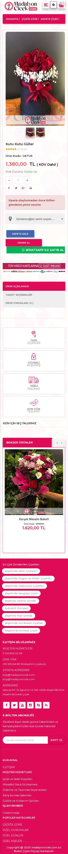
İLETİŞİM (9, 767)
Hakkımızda (11, 812)
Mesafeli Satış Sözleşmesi (20, 784)
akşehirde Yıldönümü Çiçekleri (24, 586)
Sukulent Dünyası (16, 608)
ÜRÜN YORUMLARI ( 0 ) (19, 302)
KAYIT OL (57, 740)
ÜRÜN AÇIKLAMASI (17, 286)
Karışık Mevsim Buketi (34, 519)
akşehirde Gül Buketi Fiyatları (24, 623)
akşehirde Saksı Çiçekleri (21, 571)
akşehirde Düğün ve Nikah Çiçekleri (28, 578)
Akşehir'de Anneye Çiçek (21, 630)
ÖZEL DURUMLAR (15, 830)
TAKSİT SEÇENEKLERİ (18, 294)
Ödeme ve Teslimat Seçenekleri (25, 790)
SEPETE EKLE (20, 233)
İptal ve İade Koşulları (17, 779)
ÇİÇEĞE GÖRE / (30, 19)
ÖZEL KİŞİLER (12, 841)
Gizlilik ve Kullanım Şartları (21, 800)
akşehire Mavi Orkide (18, 615)
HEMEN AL (23, 242)
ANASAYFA (12, 19)
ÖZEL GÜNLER (13, 835)
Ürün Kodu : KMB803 (34, 523)
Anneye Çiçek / (50, 19)
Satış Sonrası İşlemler (17, 795)
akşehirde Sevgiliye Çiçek (21, 593)
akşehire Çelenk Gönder (20, 600)
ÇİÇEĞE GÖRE (12, 824)
